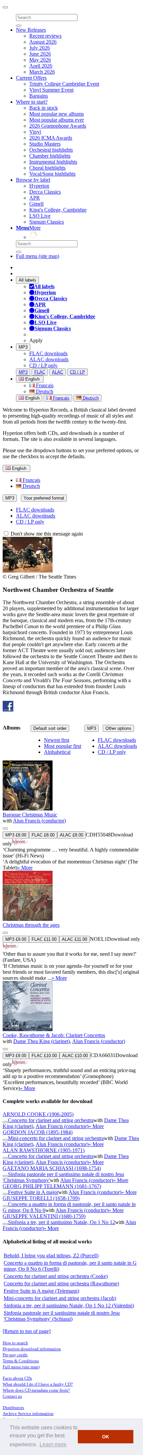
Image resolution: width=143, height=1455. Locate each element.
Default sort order (50, 728)
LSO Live (40, 216)
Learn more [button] (53, 1444)
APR (34, 198)
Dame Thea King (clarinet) (41, 1041)
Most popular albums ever (56, 120)
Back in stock (43, 108)
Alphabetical (57, 752)
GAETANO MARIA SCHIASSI (52, 1168)
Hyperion (39, 186)
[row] (71, 804)
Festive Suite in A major (33, 1192)
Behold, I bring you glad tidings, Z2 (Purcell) (51, 1255)
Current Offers (31, 78)
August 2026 (43, 42)
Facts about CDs (17, 1378)
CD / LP (77, 372)
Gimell (36, 204)
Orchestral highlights (51, 150)
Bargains (38, 96)
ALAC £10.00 (75, 1055)
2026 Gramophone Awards (57, 126)
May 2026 (40, 60)
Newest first (56, 740)
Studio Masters (45, 144)
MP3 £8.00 (15, 834)
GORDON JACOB (37, 1132)
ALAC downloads (49, 359)
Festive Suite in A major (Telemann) (41, 1291)
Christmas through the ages (31, 925)
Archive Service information (28, 1413)
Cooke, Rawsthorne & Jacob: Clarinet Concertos (54, 1035)
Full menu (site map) (37, 256)
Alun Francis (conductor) (39, 820)
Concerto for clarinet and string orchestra (50, 1120)
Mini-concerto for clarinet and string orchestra (56, 1138)
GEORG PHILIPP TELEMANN (52, 1186)
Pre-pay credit (15, 1354)
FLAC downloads (48, 353)
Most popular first (62, 746)
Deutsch (44, 391)
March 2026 (42, 72)
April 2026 (40, 66)
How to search (15, 1342)
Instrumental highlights (53, 162)
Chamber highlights (50, 156)
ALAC (57, 372)
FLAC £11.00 (44, 939)
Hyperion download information (32, 1348)
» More (25, 867)
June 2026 (40, 54)
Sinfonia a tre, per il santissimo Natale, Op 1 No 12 (61, 1222)
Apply (36, 340)
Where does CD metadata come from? (36, 1390)
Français (44, 385)
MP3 (23, 347)
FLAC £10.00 (44, 1055)
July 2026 (39, 48)
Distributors (13, 1407)
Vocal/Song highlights (52, 174)
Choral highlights (47, 168)
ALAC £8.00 (71, 834)
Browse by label (33, 180)
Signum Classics (46, 222)
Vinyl (35, 132)
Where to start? (32, 102)
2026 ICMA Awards (50, 138)
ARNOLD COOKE (38, 1114)
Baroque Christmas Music (30, 814)
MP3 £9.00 (15, 939)
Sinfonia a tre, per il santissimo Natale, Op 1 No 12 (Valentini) (69, 1305)
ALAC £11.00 (74, 939)
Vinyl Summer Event (51, 90)
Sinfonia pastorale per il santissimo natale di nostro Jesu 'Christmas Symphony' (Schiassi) (62, 1316)
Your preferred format (44, 498)
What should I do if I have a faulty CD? (38, 1384)
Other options (118, 728)
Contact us (12, 1396)
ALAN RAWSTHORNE (43, 1150)
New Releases (31, 30)
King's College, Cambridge (57, 210)
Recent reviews (45, 36)
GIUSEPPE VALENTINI (44, 1216)
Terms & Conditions (21, 1360)
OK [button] (105, 1436)
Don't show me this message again (46, 534)
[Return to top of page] (27, 1331)
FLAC (39, 372)
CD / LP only (43, 365)
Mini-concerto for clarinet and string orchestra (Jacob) (60, 1298)
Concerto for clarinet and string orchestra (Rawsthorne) (61, 1283)
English (32, 398)
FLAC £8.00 (43, 834)
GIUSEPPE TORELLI (41, 1198)
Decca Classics (45, 192)
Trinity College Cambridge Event (64, 84)
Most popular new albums (56, 114)
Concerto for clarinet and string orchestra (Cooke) (56, 1276)
